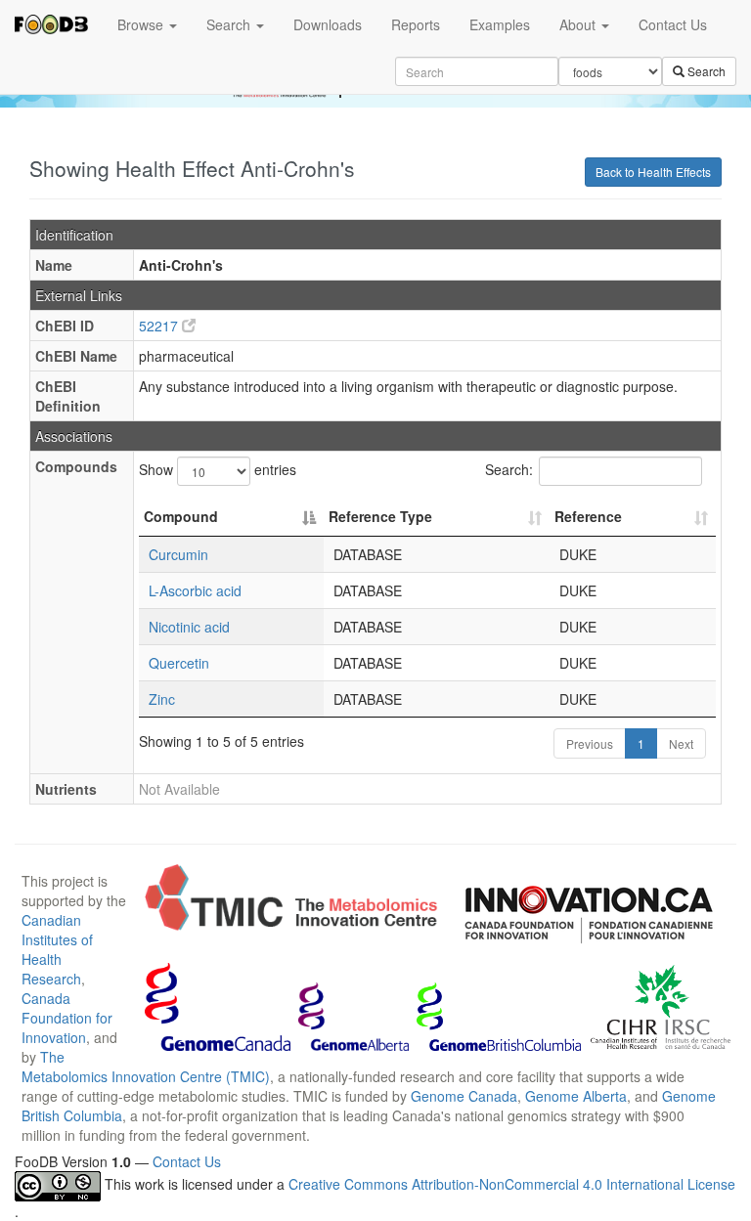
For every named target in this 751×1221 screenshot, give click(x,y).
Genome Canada (464, 1096)
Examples (499, 24)
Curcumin (178, 554)
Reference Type (380, 516)
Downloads (327, 24)
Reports (415, 24)
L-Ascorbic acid (195, 590)
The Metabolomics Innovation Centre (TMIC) (146, 1066)
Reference (588, 516)
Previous (589, 743)
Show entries (217, 469)
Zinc (162, 699)
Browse (142, 24)
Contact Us (673, 24)
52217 (160, 325)
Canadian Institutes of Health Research (57, 949)
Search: (509, 469)
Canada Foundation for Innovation (67, 1017)
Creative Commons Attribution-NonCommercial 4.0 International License (511, 1185)
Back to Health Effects (653, 171)
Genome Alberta (576, 1096)
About (579, 24)
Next (681, 743)
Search (230, 24)
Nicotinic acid (189, 626)
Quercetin (179, 663)
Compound (181, 516)
